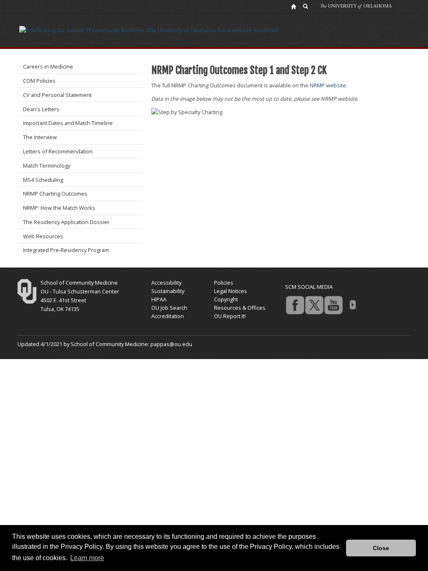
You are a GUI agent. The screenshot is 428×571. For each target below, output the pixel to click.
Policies (223, 282)
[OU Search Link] (306, 6)
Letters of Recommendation (58, 151)
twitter (314, 304)
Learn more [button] (87, 557)
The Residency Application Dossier (66, 222)
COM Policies (39, 80)
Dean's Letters (41, 109)
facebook (294, 304)
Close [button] (381, 548)
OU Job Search (169, 307)
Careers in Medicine (48, 66)
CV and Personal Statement (57, 95)
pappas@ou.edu (171, 344)
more (352, 304)
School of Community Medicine (79, 282)
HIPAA (158, 299)
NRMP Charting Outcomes (55, 193)
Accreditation (167, 316)
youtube (333, 304)
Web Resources (43, 236)
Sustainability (167, 291)
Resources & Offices (239, 307)
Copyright (226, 299)
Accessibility (166, 282)
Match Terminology (46, 165)
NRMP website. (329, 85)
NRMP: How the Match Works (59, 208)
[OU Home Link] (293, 6)
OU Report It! (230, 316)
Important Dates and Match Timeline (68, 123)
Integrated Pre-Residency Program (66, 250)
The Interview (40, 137)
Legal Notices (230, 291)
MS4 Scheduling (43, 180)
